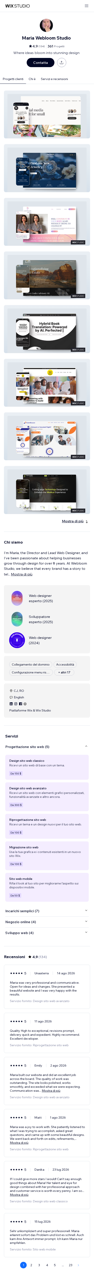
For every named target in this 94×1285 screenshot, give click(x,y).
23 (70, 1265)
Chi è (32, 79)
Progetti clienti (13, 79)
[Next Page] (78, 1265)
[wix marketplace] (17, 6)
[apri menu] (86, 6)
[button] (47, 114)
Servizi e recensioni (54, 79)
